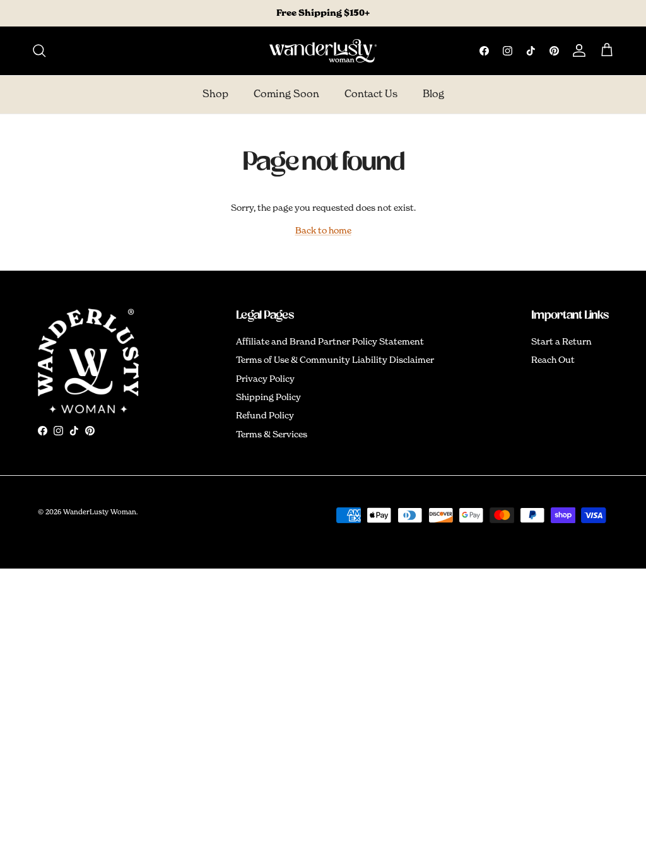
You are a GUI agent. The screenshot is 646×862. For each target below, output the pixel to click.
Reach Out (553, 360)
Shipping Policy (268, 397)
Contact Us (370, 95)
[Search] (39, 50)
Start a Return (561, 342)
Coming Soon (286, 95)
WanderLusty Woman (99, 512)
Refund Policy (265, 415)
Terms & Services (271, 434)
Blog (433, 95)
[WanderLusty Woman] (323, 50)
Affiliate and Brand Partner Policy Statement (330, 342)
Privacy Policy (265, 379)
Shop (215, 95)
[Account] (577, 50)
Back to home (323, 231)
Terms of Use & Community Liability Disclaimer (335, 360)
